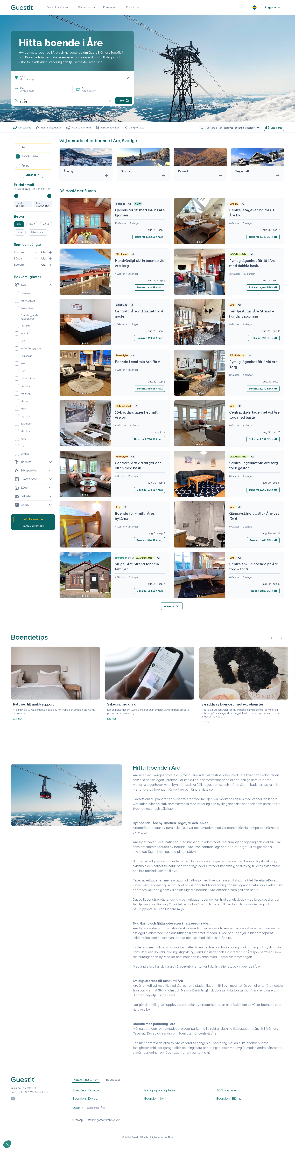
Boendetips (113, 1079)
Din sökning (24, 127)
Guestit (76, 1107)
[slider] (16, 196)
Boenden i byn (155, 1098)
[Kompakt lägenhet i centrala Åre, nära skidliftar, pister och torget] (85, 524)
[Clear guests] (110, 101)
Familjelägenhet (110, 127)
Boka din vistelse (57, 7)
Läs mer (17, 718)
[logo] (22, 7)
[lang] (254, 7)
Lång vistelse (136, 127)
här (209, 1052)
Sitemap (77, 1120)
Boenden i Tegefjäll (86, 1090)
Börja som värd (87, 7)
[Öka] (50, 252)
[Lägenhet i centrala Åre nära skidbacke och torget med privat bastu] (199, 575)
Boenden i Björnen (229, 1098)
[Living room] (85, 373)
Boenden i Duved (84, 1098)
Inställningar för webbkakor (102, 1120)
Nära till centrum (81, 127)
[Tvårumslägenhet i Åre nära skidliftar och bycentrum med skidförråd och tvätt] (199, 524)
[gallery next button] (281, 638)
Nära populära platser (160, 1090)
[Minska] (36, 252)
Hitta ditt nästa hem (86, 1079)
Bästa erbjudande (51, 127)
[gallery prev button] (272, 638)
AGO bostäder (226, 1090)
